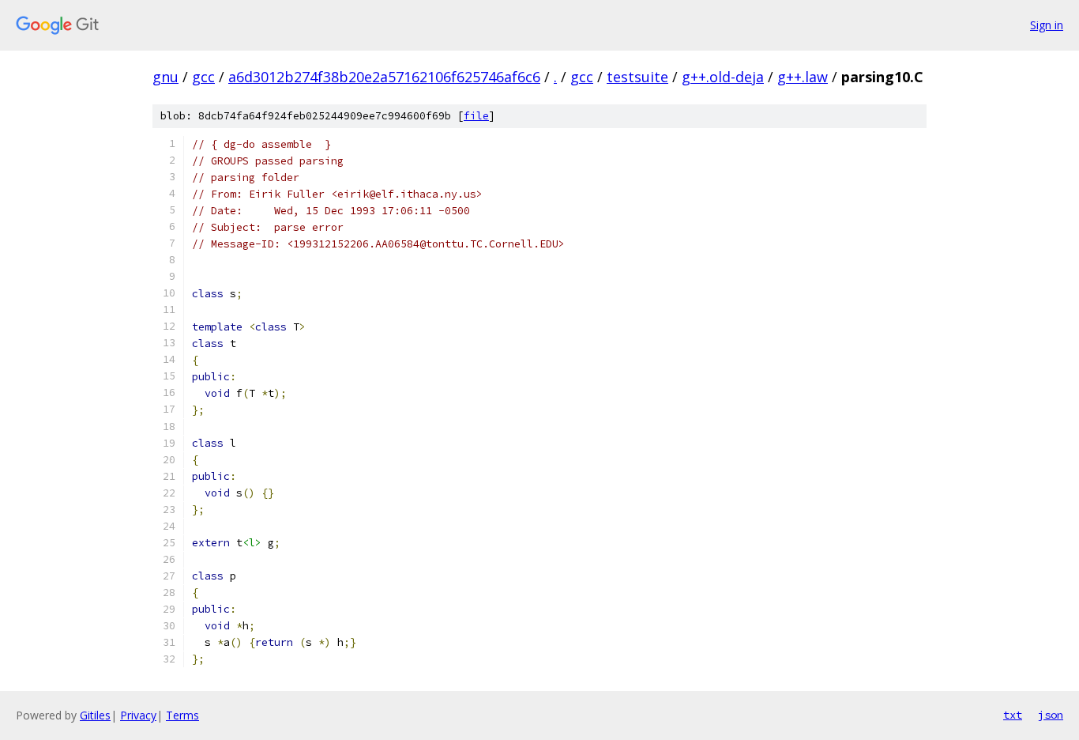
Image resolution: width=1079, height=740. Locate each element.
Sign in (1046, 24)
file (476, 116)
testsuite (637, 76)
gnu (165, 76)
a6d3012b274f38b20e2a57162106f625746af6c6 (384, 76)
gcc (203, 76)
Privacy (138, 715)
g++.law (802, 76)
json (1050, 715)
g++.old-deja (723, 76)
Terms (182, 715)
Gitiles (95, 715)
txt (1012, 715)
